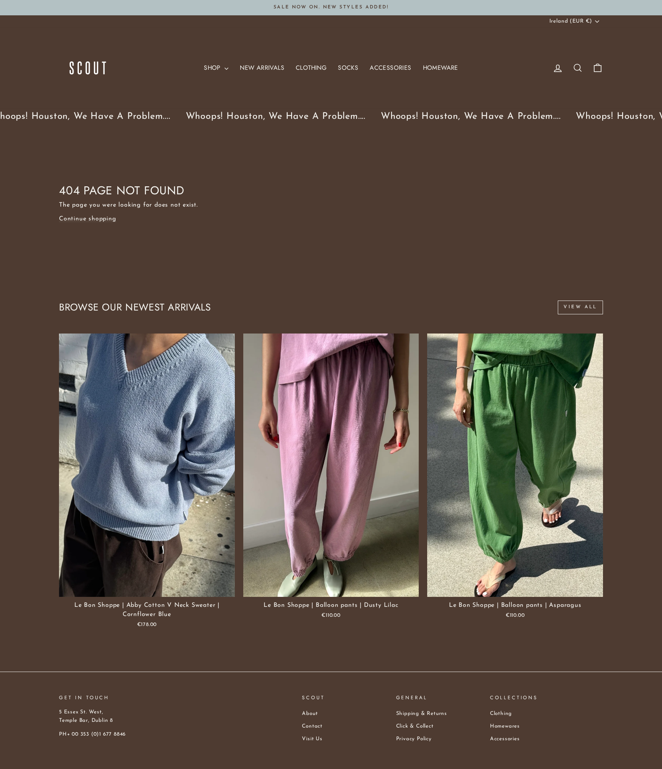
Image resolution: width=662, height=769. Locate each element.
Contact (312, 726)
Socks (348, 67)
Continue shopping (87, 219)
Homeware (440, 67)
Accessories (390, 67)
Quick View (147, 587)
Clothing (311, 67)
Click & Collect (415, 726)
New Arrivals (262, 67)
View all (580, 307)
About (310, 713)
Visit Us (312, 738)
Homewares (505, 726)
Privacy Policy (414, 738)
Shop (213, 67)
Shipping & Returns (421, 713)
